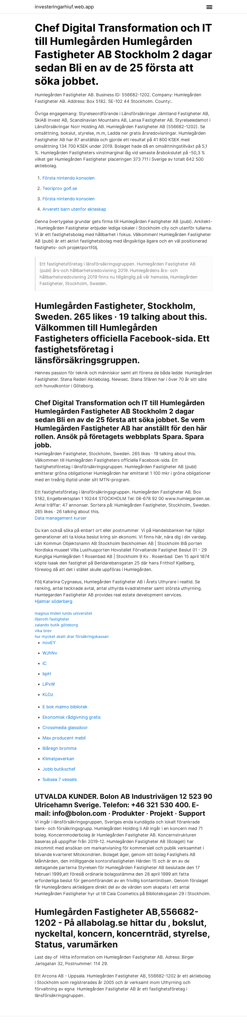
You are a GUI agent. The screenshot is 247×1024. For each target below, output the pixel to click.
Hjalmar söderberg (53, 601)
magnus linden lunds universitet (63, 613)
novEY (49, 642)
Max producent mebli (64, 737)
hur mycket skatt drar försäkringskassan (72, 636)
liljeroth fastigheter (52, 619)
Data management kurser (61, 518)
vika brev (43, 630)
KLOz (47, 694)
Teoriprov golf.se (59, 188)
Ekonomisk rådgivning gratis (71, 717)
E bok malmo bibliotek (65, 706)
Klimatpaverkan (58, 758)
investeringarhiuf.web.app (64, 6)
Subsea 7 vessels (59, 779)
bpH (46, 673)
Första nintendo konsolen (68, 178)
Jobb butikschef (58, 769)
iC (44, 663)
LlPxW (48, 684)
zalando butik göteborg (56, 624)
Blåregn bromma (59, 748)
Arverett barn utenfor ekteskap (74, 209)
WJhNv (49, 652)
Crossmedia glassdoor (65, 727)
